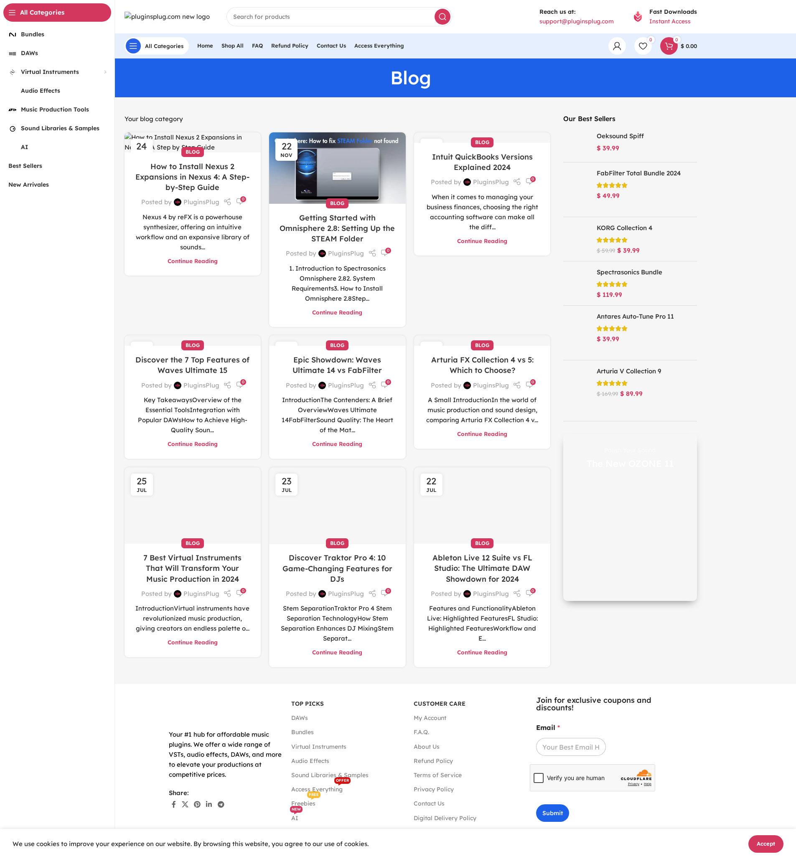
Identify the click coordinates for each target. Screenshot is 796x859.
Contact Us (429, 803)
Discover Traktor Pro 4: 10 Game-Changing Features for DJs (337, 568)
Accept (766, 843)
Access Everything (320, 787)
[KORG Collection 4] (576, 239)
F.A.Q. (421, 732)
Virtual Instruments (318, 746)
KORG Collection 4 (625, 228)
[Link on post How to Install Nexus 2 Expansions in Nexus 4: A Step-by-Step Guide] (193, 142)
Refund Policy (433, 761)
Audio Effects (310, 761)
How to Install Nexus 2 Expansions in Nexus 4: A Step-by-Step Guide (192, 177)
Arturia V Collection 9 (629, 371)
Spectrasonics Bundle (629, 272)
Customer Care (439, 703)
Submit (552, 813)
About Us (427, 746)
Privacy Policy (434, 789)
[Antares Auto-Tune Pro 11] (576, 333)
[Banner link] (630, 517)
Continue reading (193, 260)
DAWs (299, 718)
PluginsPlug (201, 202)
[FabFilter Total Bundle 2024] (576, 189)
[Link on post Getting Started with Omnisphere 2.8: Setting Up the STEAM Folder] (337, 168)
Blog (193, 152)
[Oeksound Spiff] (576, 144)
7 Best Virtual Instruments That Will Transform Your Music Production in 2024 (192, 568)
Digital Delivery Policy (445, 818)
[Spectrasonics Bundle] (576, 283)
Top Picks (307, 703)
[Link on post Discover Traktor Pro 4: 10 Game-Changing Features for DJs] (337, 505)
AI (296, 816)
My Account (430, 718)
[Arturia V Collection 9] (576, 387)
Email (548, 728)
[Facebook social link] (174, 804)
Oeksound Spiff (620, 136)
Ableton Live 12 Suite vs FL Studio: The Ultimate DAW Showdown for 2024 (482, 568)
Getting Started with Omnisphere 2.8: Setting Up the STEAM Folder (337, 228)
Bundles (302, 732)
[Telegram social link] (221, 804)
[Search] (442, 17)
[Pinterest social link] (197, 804)
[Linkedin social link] (209, 804)
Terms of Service (438, 775)
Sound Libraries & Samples (330, 775)
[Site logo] (167, 16)
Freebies (305, 801)
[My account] (617, 46)
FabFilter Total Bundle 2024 (639, 173)
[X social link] (185, 804)
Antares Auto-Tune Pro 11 (635, 316)
